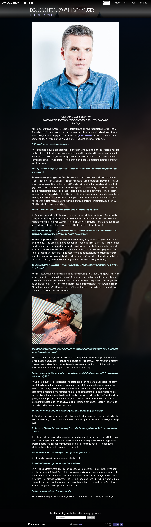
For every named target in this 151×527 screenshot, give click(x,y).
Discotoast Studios (79, 524)
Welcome (118, 3)
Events (134, 3)
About (126, 3)
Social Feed (144, 3)
